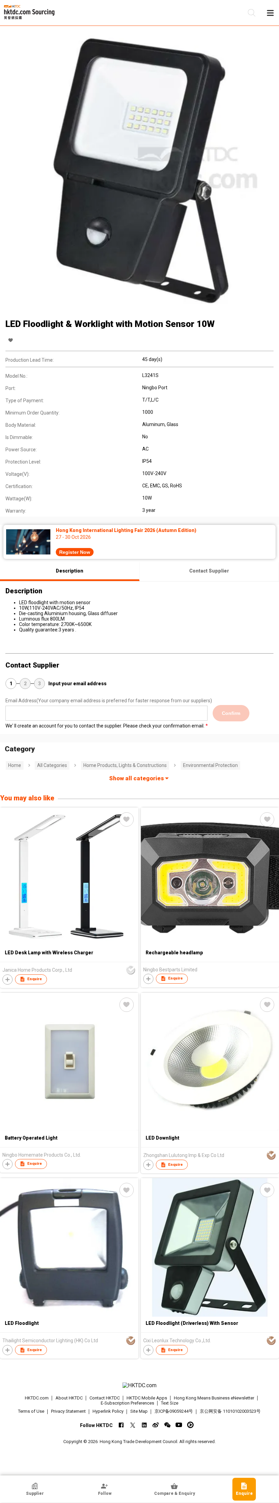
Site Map (139, 1411)
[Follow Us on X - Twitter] (132, 1425)
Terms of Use (31, 1411)
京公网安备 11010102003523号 (230, 1411)
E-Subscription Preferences (127, 1403)
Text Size (169, 1403)
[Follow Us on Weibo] (155, 1425)
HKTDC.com (37, 1397)
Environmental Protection (210, 765)
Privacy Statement (68, 1411)
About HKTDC (69, 1397)
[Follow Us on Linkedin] (144, 1425)
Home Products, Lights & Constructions (125, 765)
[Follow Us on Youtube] (179, 1425)
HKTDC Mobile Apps (147, 1397)
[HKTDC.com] (140, 1385)
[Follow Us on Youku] (190, 1425)
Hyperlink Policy (108, 1411)
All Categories (52, 765)
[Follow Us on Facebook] (121, 1425)
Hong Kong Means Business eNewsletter (214, 1397)
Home (14, 765)
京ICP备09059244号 (173, 1411)
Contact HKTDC (104, 1397)
